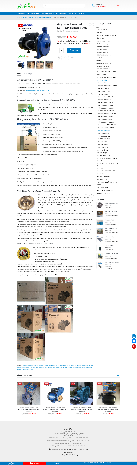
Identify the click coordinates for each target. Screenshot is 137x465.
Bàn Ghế (99, 32)
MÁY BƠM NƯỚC (101, 80)
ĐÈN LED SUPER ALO (103, 69)
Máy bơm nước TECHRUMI (106, 127)
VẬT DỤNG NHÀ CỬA (103, 193)
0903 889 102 (69, 452)
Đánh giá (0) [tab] (28, 73)
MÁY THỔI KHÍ (100, 168)
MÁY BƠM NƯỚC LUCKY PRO (107, 113)
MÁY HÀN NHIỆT (101, 153)
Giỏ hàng (75, 50)
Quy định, (62, 455)
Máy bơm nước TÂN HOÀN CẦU (107, 125)
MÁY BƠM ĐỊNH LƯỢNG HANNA (106, 77)
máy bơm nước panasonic (23, 367)
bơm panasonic (44, 365)
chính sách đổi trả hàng (71, 455)
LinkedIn (65, 57)
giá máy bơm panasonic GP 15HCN (84, 365)
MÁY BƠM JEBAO (103, 88)
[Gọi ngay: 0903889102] (134, 346)
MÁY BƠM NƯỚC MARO (105, 116)
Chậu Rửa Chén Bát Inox (103, 55)
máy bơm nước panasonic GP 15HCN (57, 367)
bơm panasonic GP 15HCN (67, 365)
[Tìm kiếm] (82, 6)
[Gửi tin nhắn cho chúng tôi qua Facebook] (134, 341)
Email (72, 57)
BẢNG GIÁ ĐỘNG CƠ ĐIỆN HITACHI (107, 35)
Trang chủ (21, 13)
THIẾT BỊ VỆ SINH (61, 13)
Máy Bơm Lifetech (103, 94)
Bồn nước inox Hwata (102, 46)
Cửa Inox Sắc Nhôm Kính (103, 63)
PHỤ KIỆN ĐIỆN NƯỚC (103, 176)
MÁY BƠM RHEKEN (104, 136)
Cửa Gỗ (98, 60)
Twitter (61, 57)
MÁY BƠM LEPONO (104, 91)
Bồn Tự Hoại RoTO (102, 52)
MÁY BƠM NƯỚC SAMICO (106, 119)
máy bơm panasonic (73, 367)
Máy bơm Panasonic (104, 130)
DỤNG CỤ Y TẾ (101, 74)
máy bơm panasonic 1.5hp (85, 367)
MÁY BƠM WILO (103, 147)
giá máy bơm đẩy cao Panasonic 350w (37, 90)
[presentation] (17, 41)
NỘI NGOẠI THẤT (47, 13)
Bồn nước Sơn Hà (101, 49)
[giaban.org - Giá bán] (26, 6)
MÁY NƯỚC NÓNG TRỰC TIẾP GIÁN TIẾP (107, 164)
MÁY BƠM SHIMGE (104, 139)
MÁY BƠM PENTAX (103, 133)
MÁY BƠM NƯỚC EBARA (105, 105)
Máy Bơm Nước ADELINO (105, 97)
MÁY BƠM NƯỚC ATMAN (105, 102)
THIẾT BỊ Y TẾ (72, 13)
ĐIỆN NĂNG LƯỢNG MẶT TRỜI (106, 72)
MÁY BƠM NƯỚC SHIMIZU (106, 122)
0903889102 (101, 6)
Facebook (58, 57)
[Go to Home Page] (17, 17)
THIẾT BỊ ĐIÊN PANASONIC (104, 190)
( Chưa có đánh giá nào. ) (72, 31)
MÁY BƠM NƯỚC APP (104, 99)
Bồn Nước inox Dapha (103, 44)
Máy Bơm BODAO (103, 83)
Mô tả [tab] (19, 73)
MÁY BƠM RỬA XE (102, 150)
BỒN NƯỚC (100, 38)
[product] (99, 205)
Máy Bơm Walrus (103, 144)
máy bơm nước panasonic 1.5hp (39, 367)
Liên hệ (81, 13)
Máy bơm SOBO (102, 141)
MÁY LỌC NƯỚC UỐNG (103, 155)
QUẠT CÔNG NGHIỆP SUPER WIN (106, 182)
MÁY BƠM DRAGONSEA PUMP (107, 86)
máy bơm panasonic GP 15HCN (25, 369)
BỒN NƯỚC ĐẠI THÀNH (103, 41)
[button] (118, 375)
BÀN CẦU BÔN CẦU (102, 30)
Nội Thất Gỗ (100, 174)
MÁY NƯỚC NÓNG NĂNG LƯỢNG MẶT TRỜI (106, 159)
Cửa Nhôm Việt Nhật (102, 66)
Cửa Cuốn (99, 58)
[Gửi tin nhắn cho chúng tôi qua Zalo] (134, 336)
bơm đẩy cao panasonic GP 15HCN (31, 365)
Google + (68, 57)
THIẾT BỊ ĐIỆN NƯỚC (33, 13)
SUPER (98, 185)
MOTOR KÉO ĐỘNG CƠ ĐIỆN (105, 171)
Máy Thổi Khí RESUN (59, 407)
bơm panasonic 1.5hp (54, 365)
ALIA (97, 27)
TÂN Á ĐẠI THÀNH (102, 187)
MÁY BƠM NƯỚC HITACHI (106, 111)
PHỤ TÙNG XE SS (101, 179)
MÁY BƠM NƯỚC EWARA (105, 108)
